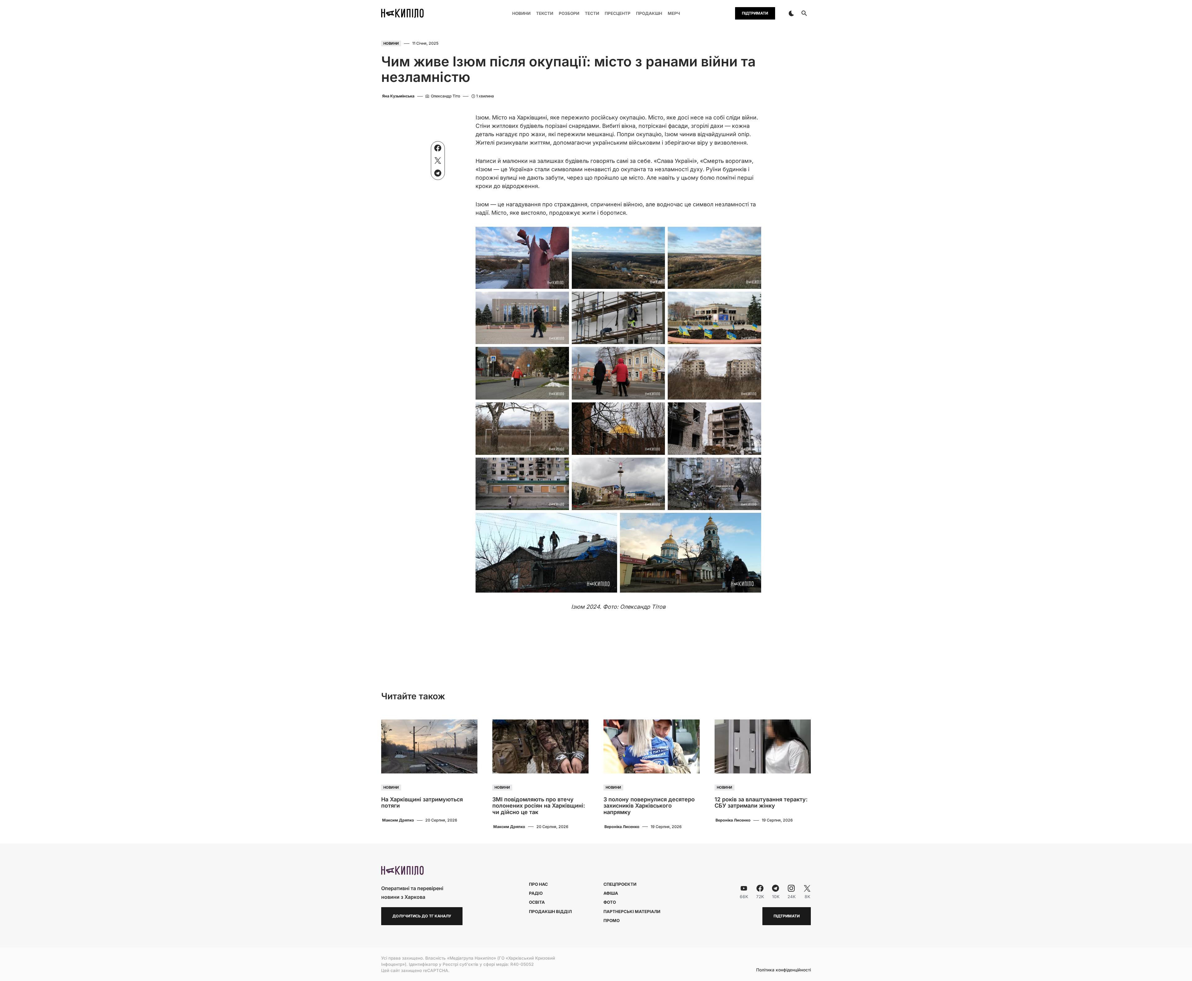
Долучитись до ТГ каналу (421, 916)
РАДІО (536, 893)
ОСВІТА (537, 902)
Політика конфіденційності (783, 970)
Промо (611, 920)
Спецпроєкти (619, 884)
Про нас (538, 884)
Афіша (610, 893)
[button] (791, 13)
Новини (391, 43)
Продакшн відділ (550, 911)
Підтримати (755, 13)
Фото (609, 902)
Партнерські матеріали (631, 911)
